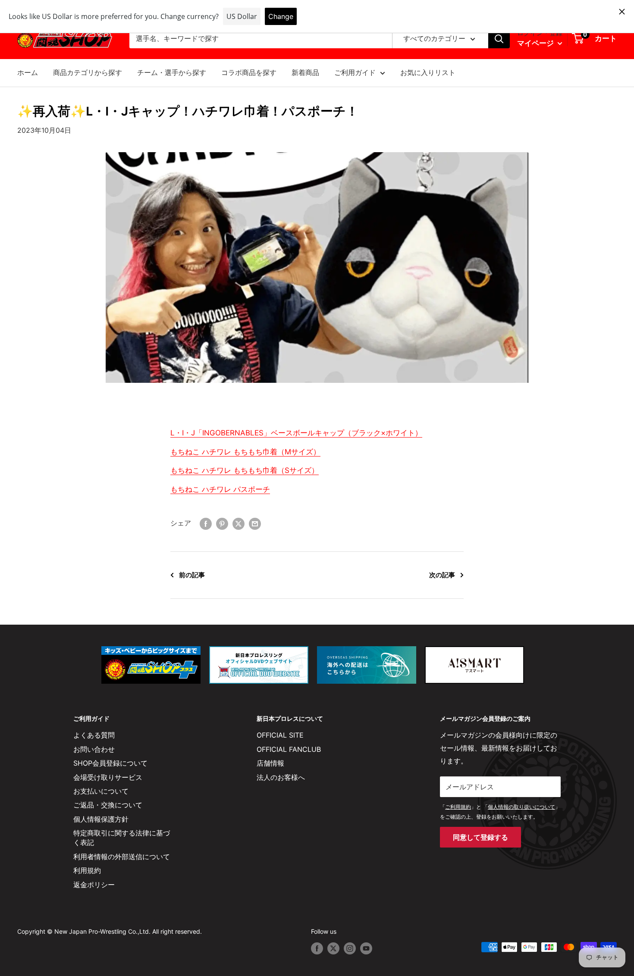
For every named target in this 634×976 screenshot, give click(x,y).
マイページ (536, 43)
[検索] (499, 38)
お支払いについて (101, 791)
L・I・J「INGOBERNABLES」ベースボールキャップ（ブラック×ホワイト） (296, 433)
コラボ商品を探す (248, 72)
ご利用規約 (458, 807)
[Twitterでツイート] (238, 523)
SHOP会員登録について (110, 763)
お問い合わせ (94, 749)
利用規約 (87, 870)
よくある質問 (94, 735)
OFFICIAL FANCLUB (289, 749)
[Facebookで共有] (206, 523)
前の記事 (192, 575)
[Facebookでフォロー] (317, 948)
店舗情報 (270, 763)
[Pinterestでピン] (222, 523)
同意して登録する (480, 837)
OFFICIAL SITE (280, 735)
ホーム (27, 72)
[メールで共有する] (255, 523)
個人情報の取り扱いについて (521, 807)
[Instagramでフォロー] (350, 948)
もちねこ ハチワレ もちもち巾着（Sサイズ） (244, 470)
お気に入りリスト (427, 72)
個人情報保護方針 (101, 819)
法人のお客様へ (281, 777)
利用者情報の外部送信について (121, 856)
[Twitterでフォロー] (333, 948)
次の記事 (442, 575)
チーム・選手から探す (171, 72)
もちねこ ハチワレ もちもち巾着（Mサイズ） (245, 451)
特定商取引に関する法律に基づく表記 (121, 838)
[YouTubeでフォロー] (366, 948)
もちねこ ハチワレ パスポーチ (220, 489)
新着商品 (305, 72)
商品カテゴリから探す (87, 72)
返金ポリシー (94, 884)
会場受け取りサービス (107, 777)
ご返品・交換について (107, 805)
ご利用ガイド (355, 72)
